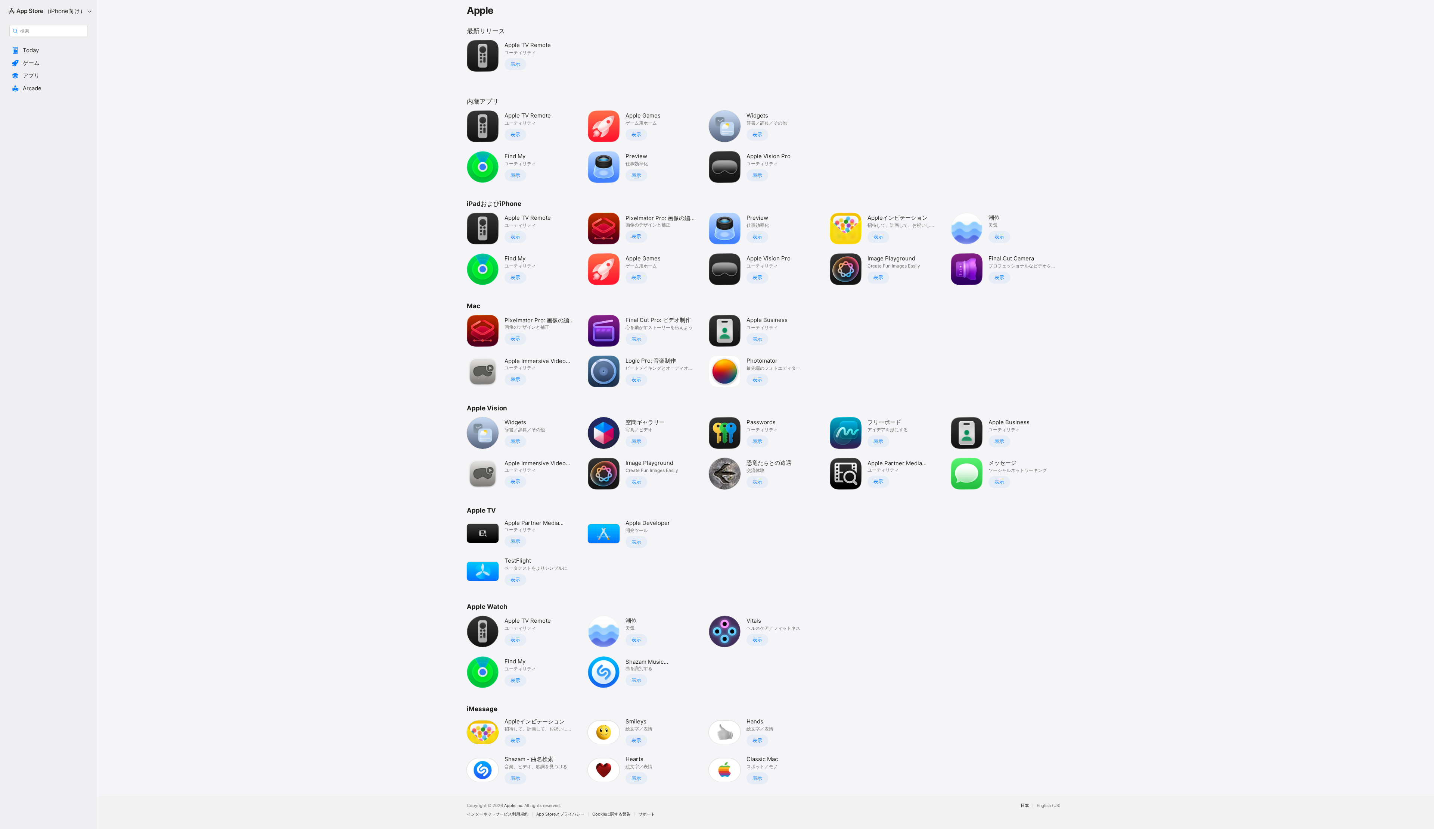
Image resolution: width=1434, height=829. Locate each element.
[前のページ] (459, 249)
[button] (48, 50)
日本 (1025, 806)
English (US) (1049, 806)
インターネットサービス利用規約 (497, 814)
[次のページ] (1072, 249)
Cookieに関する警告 (611, 814)
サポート (647, 814)
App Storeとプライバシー (560, 814)
